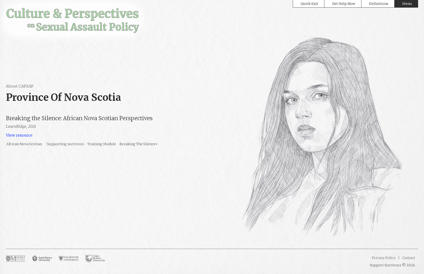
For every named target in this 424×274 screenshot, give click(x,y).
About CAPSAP (20, 86)
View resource (19, 135)
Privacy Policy (384, 258)
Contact (408, 258)
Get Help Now (343, 3)
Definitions (378, 3)
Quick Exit (309, 3)
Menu (407, 3)
